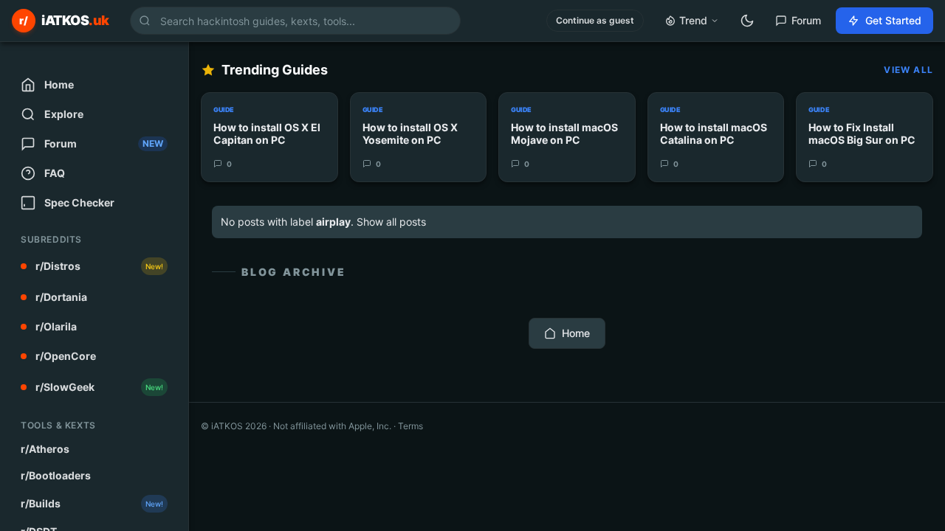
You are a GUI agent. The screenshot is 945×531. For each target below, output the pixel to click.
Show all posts (391, 221)
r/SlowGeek (99, 387)
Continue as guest (595, 20)
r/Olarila (56, 326)
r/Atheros (45, 448)
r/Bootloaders (56, 475)
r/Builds (92, 503)
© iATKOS (234, 425)
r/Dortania (61, 297)
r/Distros (99, 266)
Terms (410, 425)
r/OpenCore (65, 356)
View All (908, 69)
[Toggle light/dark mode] (747, 20)
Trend (693, 20)
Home (576, 333)
